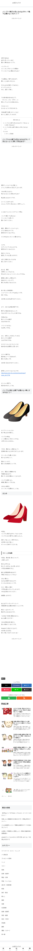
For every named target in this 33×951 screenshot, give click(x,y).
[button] (27, 689)
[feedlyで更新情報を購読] (8, 698)
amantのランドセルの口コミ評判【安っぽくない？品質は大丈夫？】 (16, 838)
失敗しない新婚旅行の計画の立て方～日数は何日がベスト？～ (16, 820)
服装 (4, 678)
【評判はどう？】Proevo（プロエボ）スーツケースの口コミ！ (16, 814)
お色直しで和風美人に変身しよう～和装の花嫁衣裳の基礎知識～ (16, 832)
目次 (14, 119)
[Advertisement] (16, 36)
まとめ (6, 131)
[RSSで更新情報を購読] (24, 698)
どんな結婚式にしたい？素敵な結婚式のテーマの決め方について (16, 826)
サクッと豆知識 (9, 133)
